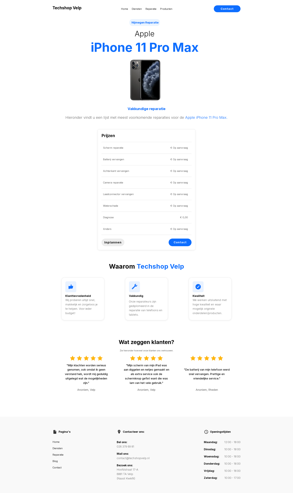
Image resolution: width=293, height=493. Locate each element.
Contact (227, 8)
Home (124, 8)
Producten (166, 8)
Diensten (137, 8)
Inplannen (113, 242)
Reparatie (150, 8)
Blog (55, 461)
